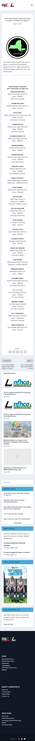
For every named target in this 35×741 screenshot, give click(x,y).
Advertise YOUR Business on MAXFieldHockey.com (15, 469)
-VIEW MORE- (17, 523)
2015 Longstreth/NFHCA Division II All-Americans (17, 415)
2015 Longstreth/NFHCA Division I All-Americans (17, 393)
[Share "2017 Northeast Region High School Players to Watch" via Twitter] (14, 352)
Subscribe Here (8, 624)
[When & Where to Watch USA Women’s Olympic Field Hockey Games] (17, 429)
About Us (5, 690)
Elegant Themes (14, 736)
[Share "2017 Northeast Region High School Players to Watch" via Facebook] (10, 352)
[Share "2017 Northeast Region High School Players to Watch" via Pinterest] (17, 352)
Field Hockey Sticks (8, 661)
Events (4, 722)
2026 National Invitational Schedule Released (14, 501)
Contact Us (5, 696)
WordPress (30, 736)
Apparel (4, 670)
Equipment (5, 663)
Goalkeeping (6, 665)
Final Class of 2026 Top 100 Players (17, 519)
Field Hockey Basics (8, 718)
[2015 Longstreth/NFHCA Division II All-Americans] (17, 405)
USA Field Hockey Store (9, 668)
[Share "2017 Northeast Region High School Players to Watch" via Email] (21, 352)
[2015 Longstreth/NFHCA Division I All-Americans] (17, 383)
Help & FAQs (6, 694)
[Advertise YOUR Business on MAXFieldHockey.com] (17, 457)
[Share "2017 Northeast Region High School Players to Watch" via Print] (25, 352)
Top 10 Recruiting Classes (13, 514)
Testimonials (6, 692)
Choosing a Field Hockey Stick (11, 720)
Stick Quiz (5, 716)
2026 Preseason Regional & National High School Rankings (17, 508)
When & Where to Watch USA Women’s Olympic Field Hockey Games (16, 442)
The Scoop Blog (7, 725)
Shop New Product (8, 659)
